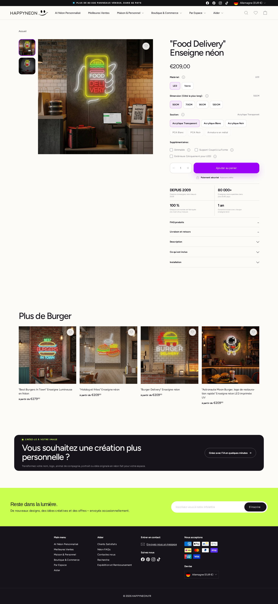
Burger (59, 315)
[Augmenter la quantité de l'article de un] (188, 168)
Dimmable (181, 149)
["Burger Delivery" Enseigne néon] (169, 363)
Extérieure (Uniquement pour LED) (194, 156)
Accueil (22, 31)
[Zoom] (95, 96)
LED (175, 86)
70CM (189, 104)
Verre (187, 86)
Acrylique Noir (236, 123)
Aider (216, 13)
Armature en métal (217, 132)
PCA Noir (195, 132)
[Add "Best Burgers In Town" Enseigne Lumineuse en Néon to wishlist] (70, 332)
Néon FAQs (103, 549)
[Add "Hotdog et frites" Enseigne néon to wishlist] (131, 332)
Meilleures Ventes (98, 13)
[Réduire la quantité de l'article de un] (173, 168)
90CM (202, 104)
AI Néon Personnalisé (68, 13)
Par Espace (196, 13)
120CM (216, 104)
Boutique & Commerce (165, 13)
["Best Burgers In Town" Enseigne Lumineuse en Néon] (47, 365)
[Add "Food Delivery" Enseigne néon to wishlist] (146, 46)
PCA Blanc (178, 132)
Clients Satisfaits (107, 544)
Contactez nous (106, 554)
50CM (175, 104)
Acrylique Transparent (184, 123)
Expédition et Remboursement (114, 565)
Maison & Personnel (129, 13)
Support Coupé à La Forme (215, 149)
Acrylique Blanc (212, 123)
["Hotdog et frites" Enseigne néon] (108, 363)
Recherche (103, 559)
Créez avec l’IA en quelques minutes (228, 453)
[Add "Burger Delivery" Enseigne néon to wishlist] (192, 332)
